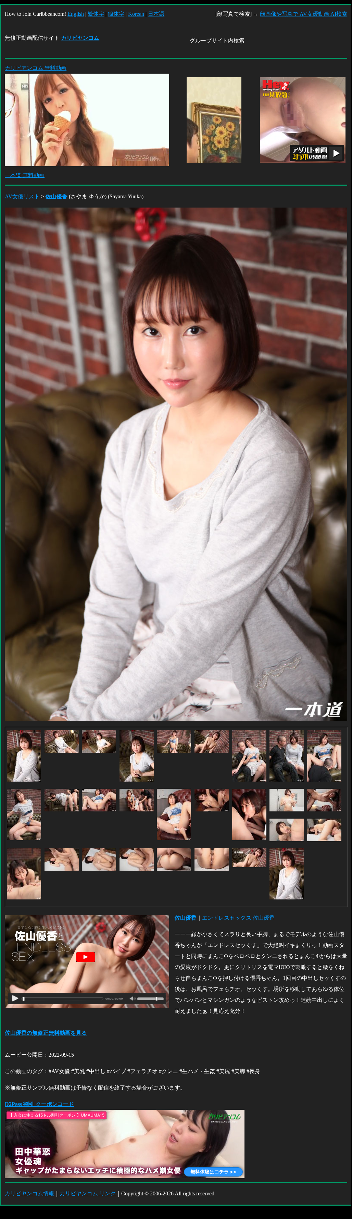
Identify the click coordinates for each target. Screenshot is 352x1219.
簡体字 (116, 14)
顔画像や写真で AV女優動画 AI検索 (303, 14)
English (75, 14)
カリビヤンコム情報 (29, 1193)
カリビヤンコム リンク (88, 1193)
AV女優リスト (22, 196)
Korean (136, 14)
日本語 (156, 14)
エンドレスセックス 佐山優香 (238, 918)
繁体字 (96, 14)
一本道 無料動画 (25, 175)
